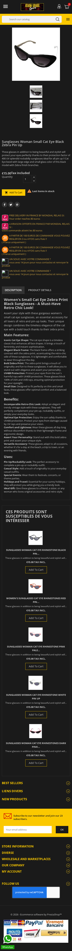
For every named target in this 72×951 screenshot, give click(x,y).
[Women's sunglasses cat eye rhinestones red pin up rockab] (35, 586)
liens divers (12, 791)
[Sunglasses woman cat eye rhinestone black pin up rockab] (35, 538)
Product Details (39, 290)
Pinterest (17, 204)
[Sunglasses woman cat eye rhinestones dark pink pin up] (35, 731)
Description (13, 290)
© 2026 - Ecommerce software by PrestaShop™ (36, 914)
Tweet (11, 204)
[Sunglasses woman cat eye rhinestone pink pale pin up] (35, 634)
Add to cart (13, 192)
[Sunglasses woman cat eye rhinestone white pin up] (35, 683)
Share (4, 204)
